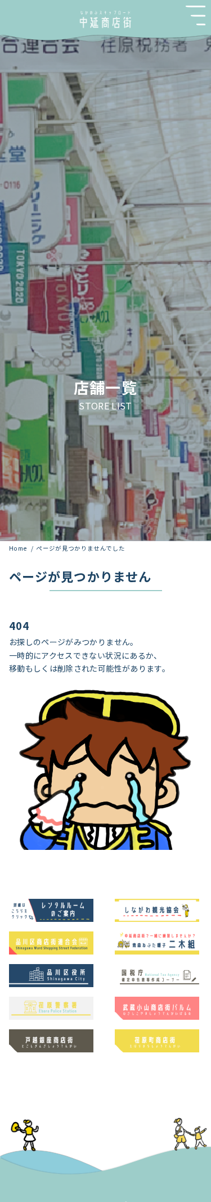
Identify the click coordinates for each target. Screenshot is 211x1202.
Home (18, 548)
